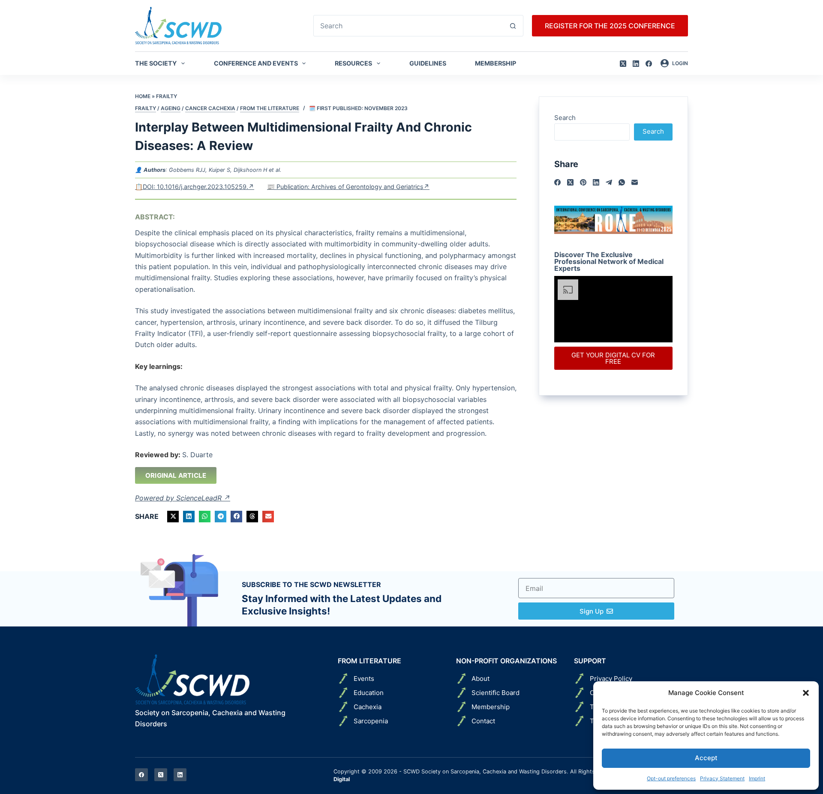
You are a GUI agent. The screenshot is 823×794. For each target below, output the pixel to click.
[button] (806, 693)
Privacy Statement (722, 778)
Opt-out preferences (671, 778)
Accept (706, 758)
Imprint (757, 778)
